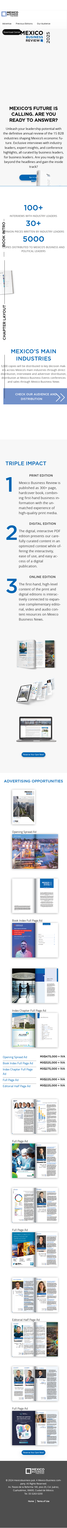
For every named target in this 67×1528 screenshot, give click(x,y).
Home (31, 1501)
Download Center (11, 32)
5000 (33, 244)
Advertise (6, 23)
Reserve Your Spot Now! (33, 754)
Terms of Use (43, 1501)
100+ (33, 211)
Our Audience (43, 23)
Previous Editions (24, 23)
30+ (33, 226)
